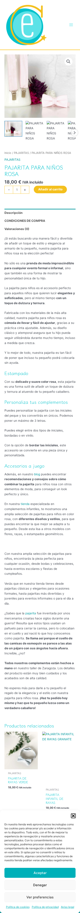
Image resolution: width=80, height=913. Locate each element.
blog (37, 474)
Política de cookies (18, 907)
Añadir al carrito (50, 189)
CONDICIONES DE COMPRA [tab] (24, 220)
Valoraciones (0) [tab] (16, 229)
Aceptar (40, 873)
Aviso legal (67, 907)
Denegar (40, 885)
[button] (73, 816)
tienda (25, 504)
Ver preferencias (40, 897)
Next (74, 132)
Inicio (7, 153)
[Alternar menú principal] (71, 24)
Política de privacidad (45, 907)
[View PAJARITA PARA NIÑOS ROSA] (13, 129)
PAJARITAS (21, 153)
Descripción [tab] (13, 213)
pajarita (30, 613)
